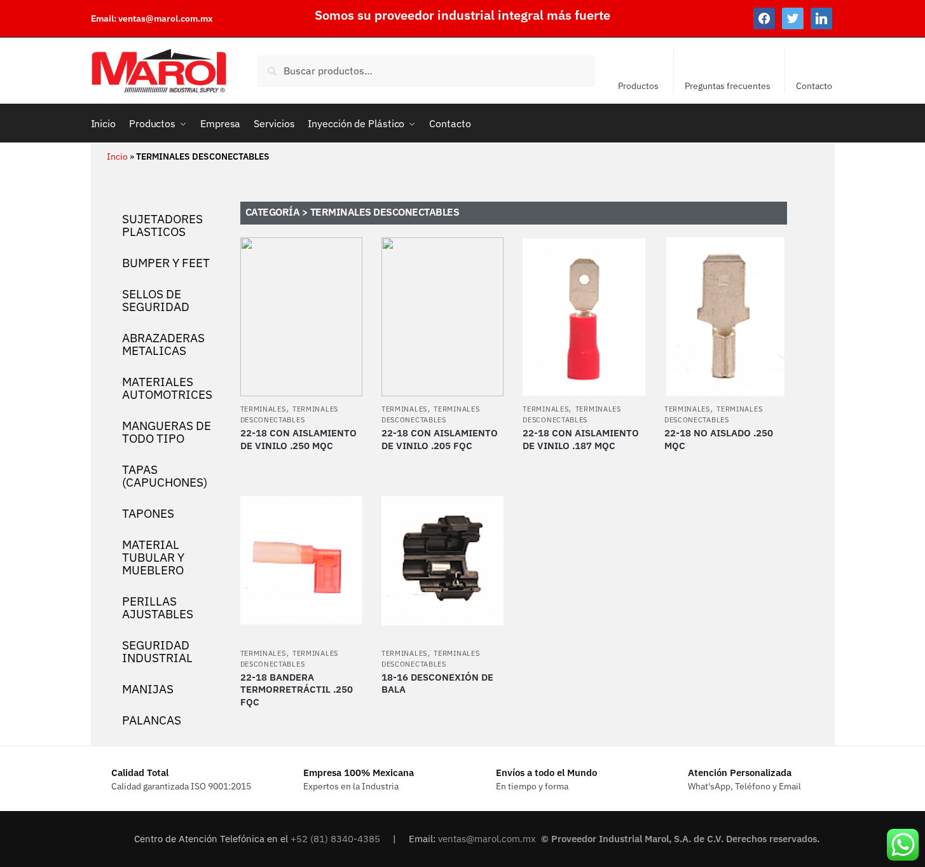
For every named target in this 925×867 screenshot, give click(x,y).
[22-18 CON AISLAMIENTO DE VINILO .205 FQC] (442, 316)
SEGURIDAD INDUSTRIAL (157, 651)
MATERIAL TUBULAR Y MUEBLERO (153, 557)
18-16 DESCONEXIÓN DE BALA (437, 683)
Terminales (263, 409)
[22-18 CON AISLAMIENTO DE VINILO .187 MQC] (584, 316)
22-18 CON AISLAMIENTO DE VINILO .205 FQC (439, 439)
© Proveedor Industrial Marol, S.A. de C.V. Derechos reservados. (681, 839)
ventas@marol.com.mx (165, 18)
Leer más (301, 465)
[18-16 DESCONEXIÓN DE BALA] (442, 561)
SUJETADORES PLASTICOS (162, 225)
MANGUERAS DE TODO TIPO (166, 432)
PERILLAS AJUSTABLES (157, 607)
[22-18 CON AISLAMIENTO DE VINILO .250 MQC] (301, 316)
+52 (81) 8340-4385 (337, 839)
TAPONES (148, 513)
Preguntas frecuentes (728, 86)
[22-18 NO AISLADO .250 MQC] (725, 316)
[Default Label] (821, 18)
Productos (638, 86)
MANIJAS (148, 689)
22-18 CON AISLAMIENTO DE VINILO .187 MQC (581, 439)
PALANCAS (151, 720)
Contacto (814, 86)
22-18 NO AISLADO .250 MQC (718, 439)
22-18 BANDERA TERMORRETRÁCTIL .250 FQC (296, 689)
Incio (117, 156)
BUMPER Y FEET (166, 262)
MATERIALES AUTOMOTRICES (167, 388)
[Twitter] (793, 18)
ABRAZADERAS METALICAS (163, 344)
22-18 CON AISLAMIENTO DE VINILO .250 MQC (298, 439)
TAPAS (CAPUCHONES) (164, 476)
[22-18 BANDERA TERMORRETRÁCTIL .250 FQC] (301, 561)
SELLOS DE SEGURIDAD (155, 300)
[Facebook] (764, 18)
